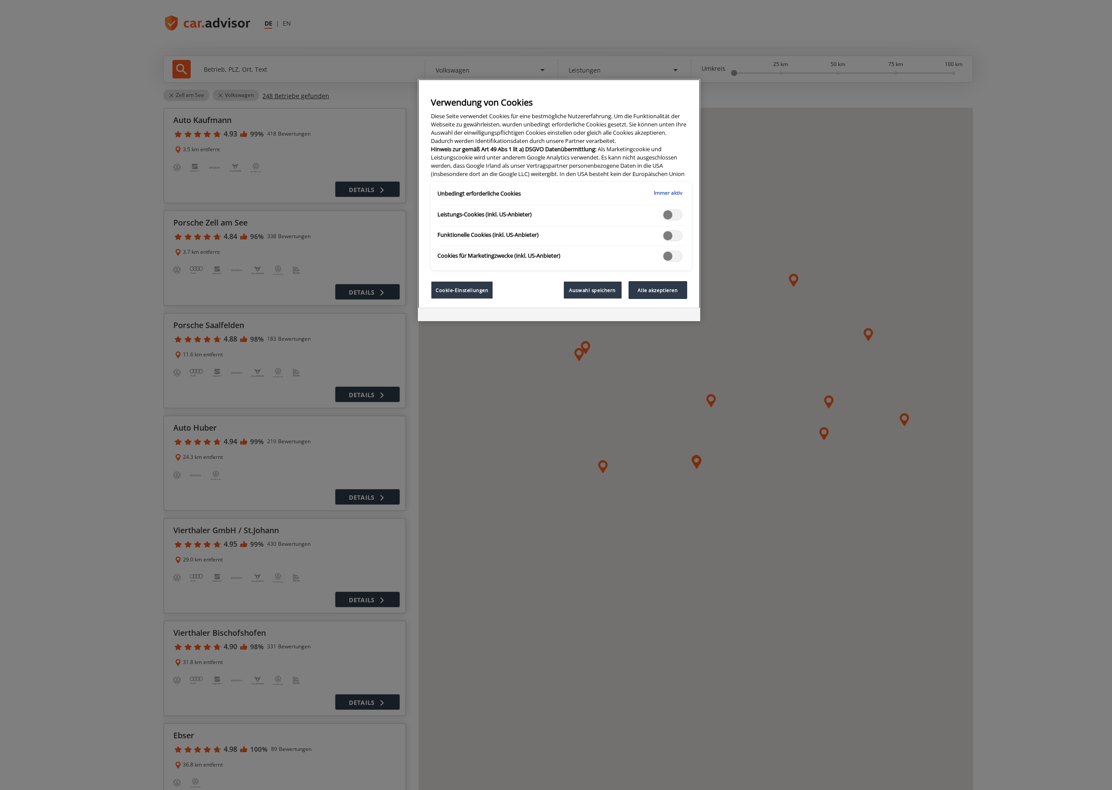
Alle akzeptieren (658, 290)
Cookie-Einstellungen (462, 290)
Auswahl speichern (592, 290)
